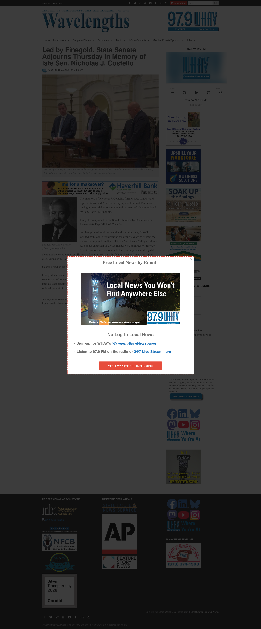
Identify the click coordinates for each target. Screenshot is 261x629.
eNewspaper (134, 343)
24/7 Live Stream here (152, 351)
